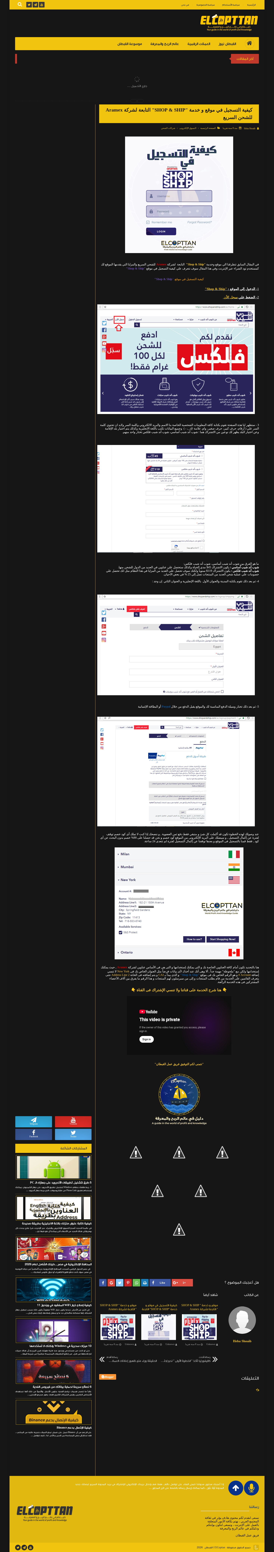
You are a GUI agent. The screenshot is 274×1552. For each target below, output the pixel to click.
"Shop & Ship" (196, 264)
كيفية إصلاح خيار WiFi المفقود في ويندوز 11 (64, 1305)
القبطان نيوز (227, 43)
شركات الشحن (168, 128)
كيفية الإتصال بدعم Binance (74, 1428)
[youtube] (30, 1547)
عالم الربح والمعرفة (164, 43)
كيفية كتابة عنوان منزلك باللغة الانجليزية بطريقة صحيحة (57, 1223)
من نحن (185, 5)
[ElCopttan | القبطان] (229, 31)
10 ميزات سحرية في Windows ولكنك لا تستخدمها (61, 1346)
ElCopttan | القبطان (214, 1547)
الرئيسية (251, 5)
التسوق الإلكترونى (187, 128)
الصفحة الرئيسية (208, 128)
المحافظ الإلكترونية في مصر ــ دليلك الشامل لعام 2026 (58, 1264)
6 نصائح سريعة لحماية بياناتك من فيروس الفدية (62, 1387)
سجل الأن (231, 297)
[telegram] (24, 1547)
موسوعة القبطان (129, 43)
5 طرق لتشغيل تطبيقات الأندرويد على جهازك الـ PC (61, 1183)
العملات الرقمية (199, 43)
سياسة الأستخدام (231, 5)
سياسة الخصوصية (205, 5)
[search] (19, 5)
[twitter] (18, 1547)
